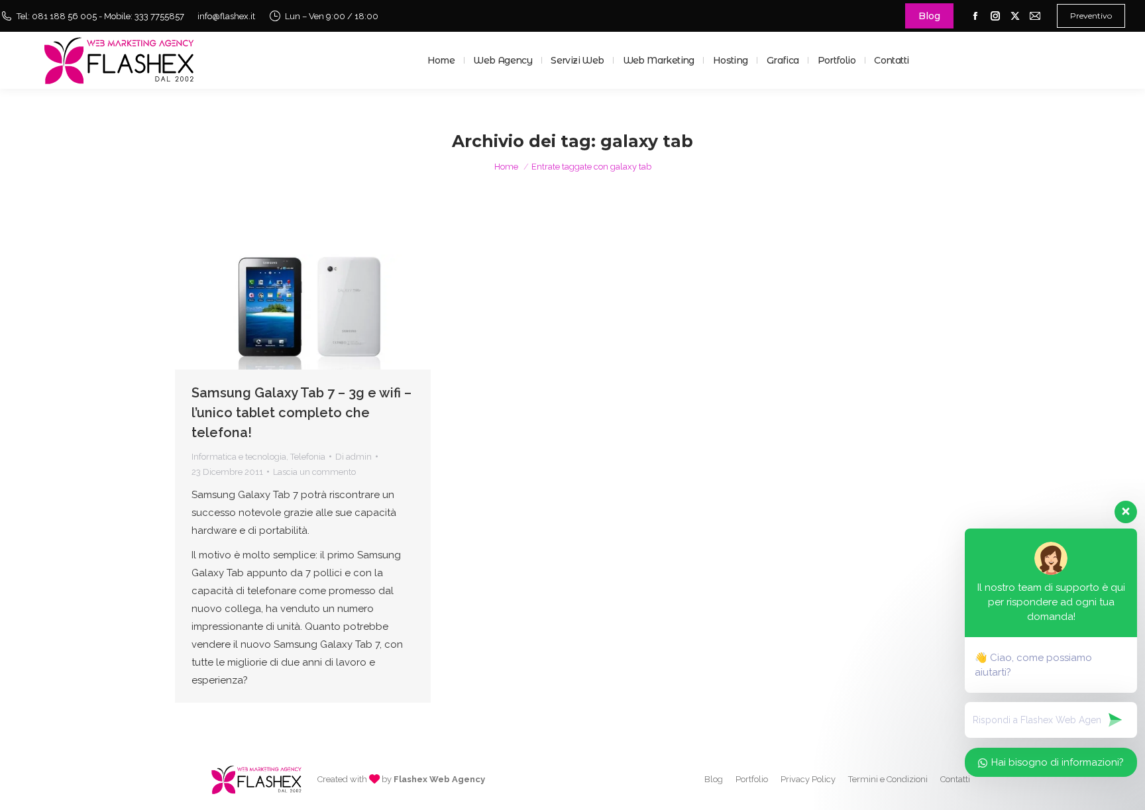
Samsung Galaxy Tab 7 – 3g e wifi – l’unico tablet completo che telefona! (301, 412)
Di (353, 457)
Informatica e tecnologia (238, 457)
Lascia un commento (314, 472)
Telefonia (307, 457)
